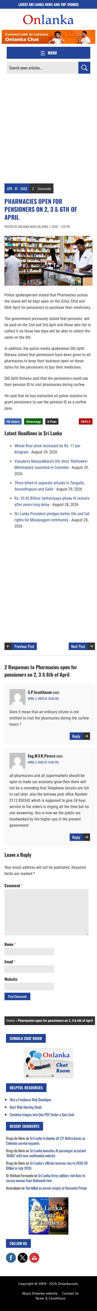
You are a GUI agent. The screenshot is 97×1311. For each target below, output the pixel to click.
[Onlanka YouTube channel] (34, 1255)
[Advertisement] (48, 129)
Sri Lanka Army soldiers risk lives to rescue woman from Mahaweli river (45, 1178)
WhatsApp (33, 421)
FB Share (13, 421)
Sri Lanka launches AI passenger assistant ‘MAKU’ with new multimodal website (46, 1153)
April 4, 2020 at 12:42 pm (43, 762)
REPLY (86, 421)
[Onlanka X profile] (23, 1255)
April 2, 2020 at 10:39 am (43, 698)
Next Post (78, 646)
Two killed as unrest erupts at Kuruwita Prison (56, 1188)
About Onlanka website (39, 1293)
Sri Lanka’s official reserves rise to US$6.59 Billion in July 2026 (47, 1165)
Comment (13, 885)
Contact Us (70, 1293)
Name (10, 944)
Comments (44, 188)
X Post (51, 421)
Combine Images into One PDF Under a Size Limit (42, 1114)
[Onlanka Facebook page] (11, 1255)
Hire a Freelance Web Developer (30, 1099)
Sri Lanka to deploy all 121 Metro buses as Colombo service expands (45, 1140)
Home (10, 1021)
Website (10, 979)
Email (9, 962)
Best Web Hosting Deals (26, 1107)
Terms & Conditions (50, 1298)
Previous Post (24, 646)
